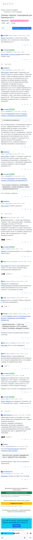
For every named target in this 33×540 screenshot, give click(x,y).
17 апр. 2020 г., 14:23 (18, 154)
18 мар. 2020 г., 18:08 (23, 35)
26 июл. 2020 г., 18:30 (23, 343)
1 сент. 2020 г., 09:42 (22, 446)
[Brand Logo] (8, 4)
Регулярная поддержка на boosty (16, 493)
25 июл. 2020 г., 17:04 (17, 217)
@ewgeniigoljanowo (13, 449)
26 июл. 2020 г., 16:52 (22, 297)
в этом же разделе (14, 54)
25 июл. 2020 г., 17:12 (17, 249)
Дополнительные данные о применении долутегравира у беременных (15, 318)
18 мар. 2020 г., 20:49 (18, 52)
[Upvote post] (22, 45)
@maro (3, 38)
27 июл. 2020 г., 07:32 (16, 399)
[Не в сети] (2, 50)
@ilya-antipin (5, 72)
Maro (15, 35)
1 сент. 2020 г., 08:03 (23, 415)
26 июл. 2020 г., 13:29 (25, 261)
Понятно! (16, 526)
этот (9, 381)
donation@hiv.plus (19, 511)
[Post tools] (30, 45)
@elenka (3, 251)
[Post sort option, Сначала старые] (3, 28)
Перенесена (6, 20)
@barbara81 (10, 114)
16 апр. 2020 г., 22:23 (19, 70)
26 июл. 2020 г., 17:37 (24, 313)
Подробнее (23, 522)
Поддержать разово (16, 503)
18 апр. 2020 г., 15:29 (19, 176)
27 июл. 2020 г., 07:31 (17, 375)
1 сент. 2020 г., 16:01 (18, 473)
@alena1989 (4, 54)
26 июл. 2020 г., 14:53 (22, 281)
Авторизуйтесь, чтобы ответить (22, 28)
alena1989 (5, 35)
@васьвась (4, 345)
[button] (2, 537)
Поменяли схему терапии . (9, 450)
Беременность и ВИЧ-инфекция (20, 20)
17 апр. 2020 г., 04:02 (19, 111)
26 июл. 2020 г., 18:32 (22, 353)
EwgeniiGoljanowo (7, 415)
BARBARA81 (6, 68)
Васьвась (5, 313)
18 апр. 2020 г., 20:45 (19, 203)
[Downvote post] (27, 45)
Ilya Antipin (6, 50)
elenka (4, 217)
